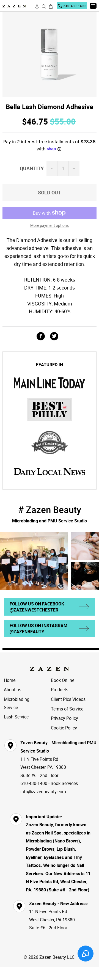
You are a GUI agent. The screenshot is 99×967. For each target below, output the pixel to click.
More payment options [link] (49, 225)
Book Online (62, 680)
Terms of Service (67, 709)
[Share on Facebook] (43, 336)
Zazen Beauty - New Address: (58, 903)
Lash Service (16, 717)
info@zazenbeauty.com (43, 792)
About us (12, 690)
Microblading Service (16, 703)
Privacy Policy (64, 718)
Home (9, 680)
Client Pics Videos (68, 699)
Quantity (32, 168)
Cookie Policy (64, 728)
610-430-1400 (75, 6)
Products (59, 690)
